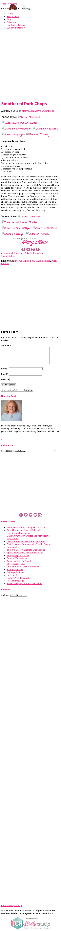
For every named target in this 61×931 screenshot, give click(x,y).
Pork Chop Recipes (40, 261)
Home (10, 13)
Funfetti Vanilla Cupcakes (19, 577)
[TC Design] (30, 928)
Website (5, 379)
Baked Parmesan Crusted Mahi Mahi (24, 530)
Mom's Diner (22, 261)
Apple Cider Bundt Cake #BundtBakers (25, 552)
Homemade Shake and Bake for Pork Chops (23, 253)
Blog (9, 19)
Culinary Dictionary (16, 27)
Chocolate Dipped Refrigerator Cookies (26, 541)
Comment (6, 345)
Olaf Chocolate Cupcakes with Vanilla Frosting (29, 544)
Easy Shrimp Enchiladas (18, 532)
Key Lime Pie (13, 575)
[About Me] (11, 420)
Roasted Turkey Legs (17, 558)
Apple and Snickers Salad (19, 561)
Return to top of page (11, 905)
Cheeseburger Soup (16, 563)
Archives (5, 595)
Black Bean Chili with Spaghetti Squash (26, 527)
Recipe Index (13, 16)
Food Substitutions (16, 24)
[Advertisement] (30, 64)
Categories (12, 22)
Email (4, 374)
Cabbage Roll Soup (16, 572)
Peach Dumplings (15, 580)
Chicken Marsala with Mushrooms (23, 566)
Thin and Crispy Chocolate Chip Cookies (26, 549)
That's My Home (9, 3)
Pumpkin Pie (13, 547)
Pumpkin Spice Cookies (18, 555)
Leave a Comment (44, 111)
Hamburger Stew (15, 569)
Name (4, 368)
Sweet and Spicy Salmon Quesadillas (24, 583)
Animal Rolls (7, 255)
